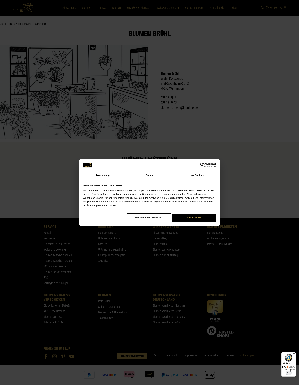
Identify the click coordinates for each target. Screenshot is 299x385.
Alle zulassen (194, 217)
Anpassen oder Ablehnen (147, 217)
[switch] (289, 373)
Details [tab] (149, 175)
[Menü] (294, 354)
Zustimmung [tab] (103, 175)
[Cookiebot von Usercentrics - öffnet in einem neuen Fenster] (202, 165)
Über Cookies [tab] (196, 175)
